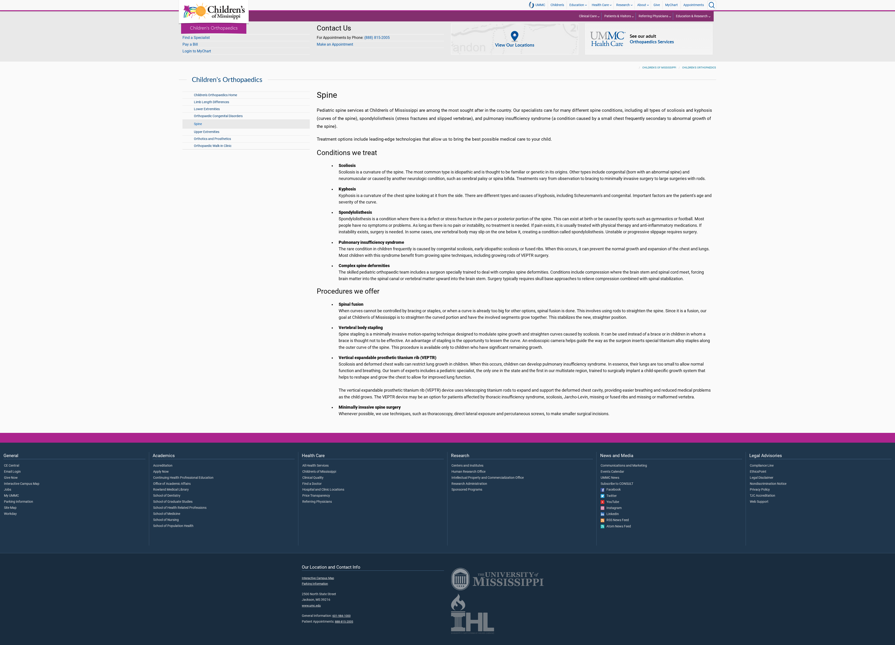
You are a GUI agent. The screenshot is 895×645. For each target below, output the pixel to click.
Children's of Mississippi (659, 67)
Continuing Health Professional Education (183, 478)
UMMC (540, 5)
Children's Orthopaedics (214, 27)
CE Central (11, 466)
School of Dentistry (166, 496)
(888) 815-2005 (377, 37)
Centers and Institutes (467, 466)
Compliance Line (762, 466)
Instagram (613, 508)
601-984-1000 (341, 616)
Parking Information (18, 502)
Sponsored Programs (466, 490)
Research (623, 5)
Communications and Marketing (624, 466)
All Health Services (315, 466)
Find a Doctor (312, 484)
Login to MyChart (196, 51)
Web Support (759, 502)
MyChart (671, 5)
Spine (198, 124)
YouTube (611, 502)
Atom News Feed (617, 526)
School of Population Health (173, 526)
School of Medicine (166, 514)
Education (576, 5)
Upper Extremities (206, 132)
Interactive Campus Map (21, 484)
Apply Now (161, 472)
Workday (10, 514)
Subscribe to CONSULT (617, 484)
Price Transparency (316, 496)
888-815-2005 (344, 621)
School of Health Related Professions (180, 508)
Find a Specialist (196, 37)
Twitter (610, 496)
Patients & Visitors (617, 16)
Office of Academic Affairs (172, 484)
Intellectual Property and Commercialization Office (487, 478)
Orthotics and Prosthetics (212, 139)
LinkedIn (611, 514)
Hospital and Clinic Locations (323, 490)
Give (657, 5)
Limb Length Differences (211, 102)
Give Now (11, 478)
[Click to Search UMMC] (712, 5)
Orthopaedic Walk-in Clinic (212, 146)
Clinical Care (588, 16)
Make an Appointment (335, 44)
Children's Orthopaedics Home (215, 95)
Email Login (12, 472)
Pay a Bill (190, 44)
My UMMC (11, 496)
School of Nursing (166, 520)
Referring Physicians (653, 16)
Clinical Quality (313, 478)
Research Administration (469, 484)
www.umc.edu (311, 605)
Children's (557, 5)
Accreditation (162, 466)
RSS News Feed (616, 520)
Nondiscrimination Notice (768, 484)
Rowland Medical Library (171, 490)
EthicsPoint (758, 472)
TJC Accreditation (762, 496)
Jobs (7, 490)
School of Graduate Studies (173, 502)
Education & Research (692, 16)
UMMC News (610, 478)
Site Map (10, 508)
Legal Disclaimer (761, 478)
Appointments (693, 5)
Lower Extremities (207, 109)
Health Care (600, 5)
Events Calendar (612, 472)
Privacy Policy (760, 490)
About (641, 5)
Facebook (612, 490)
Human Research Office (468, 472)
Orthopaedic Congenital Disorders (218, 116)
